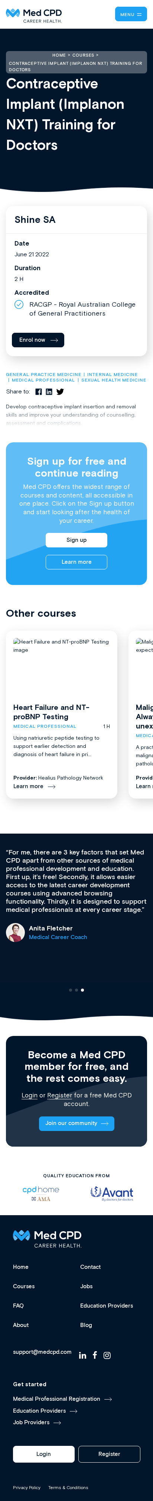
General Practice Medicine (43, 374)
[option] (41, 1194)
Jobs (86, 1286)
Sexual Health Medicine (114, 380)
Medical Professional (43, 380)
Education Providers (106, 1305)
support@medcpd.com (42, 1352)
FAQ (18, 1305)
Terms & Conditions (68, 1487)
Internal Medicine (112, 374)
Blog (86, 1325)
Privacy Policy (26, 1487)
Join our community (71, 1123)
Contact (90, 1267)
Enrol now (32, 340)
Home (21, 1267)
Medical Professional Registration (56, 1399)
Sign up (76, 540)
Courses (24, 1286)
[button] (70, 990)
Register (59, 1095)
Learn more (77, 562)
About (21, 1325)
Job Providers (31, 1422)
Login (30, 1095)
